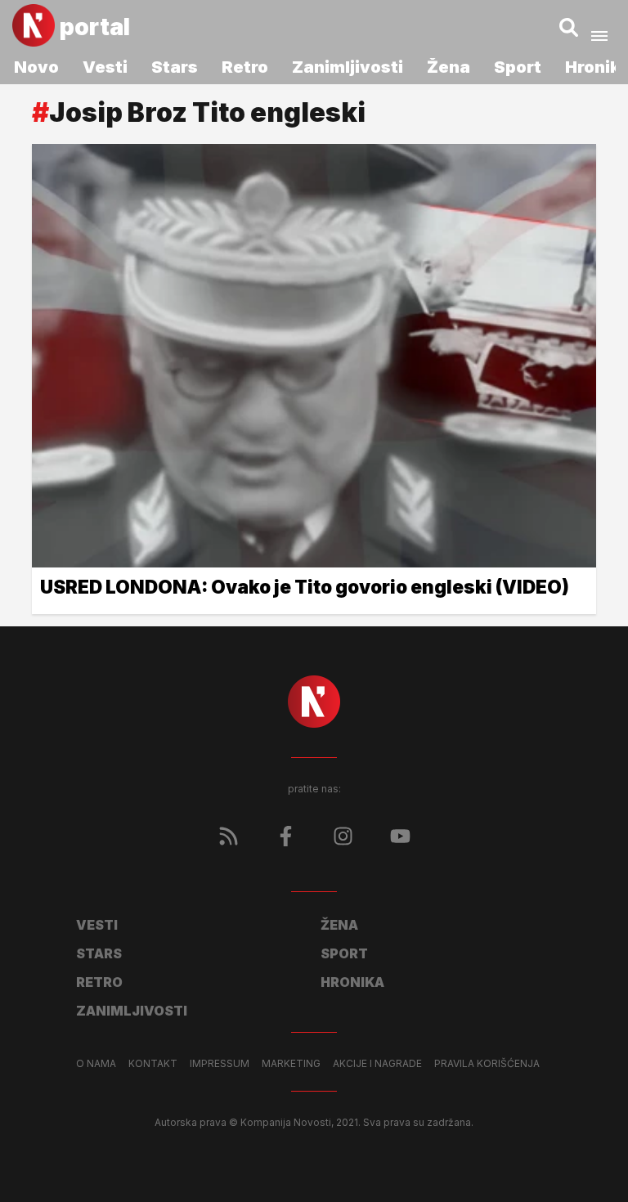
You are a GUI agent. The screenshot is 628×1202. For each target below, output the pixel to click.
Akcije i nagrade (377, 1064)
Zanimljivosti (347, 67)
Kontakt (152, 1064)
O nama (96, 1064)
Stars (174, 67)
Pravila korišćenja (487, 1064)
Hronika (352, 982)
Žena (448, 67)
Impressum (219, 1064)
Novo (36, 67)
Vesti (105, 67)
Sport (517, 67)
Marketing (291, 1064)
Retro (245, 67)
